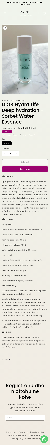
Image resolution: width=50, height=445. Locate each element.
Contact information (33, 439)
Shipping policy (17, 439)
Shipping (15, 135)
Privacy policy (21, 435)
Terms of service (35, 435)
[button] (5, 13)
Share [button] (7, 359)
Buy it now (25, 169)
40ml (8, 143)
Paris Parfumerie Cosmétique (23, 432)
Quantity (5, 148)
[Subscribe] (42, 418)
